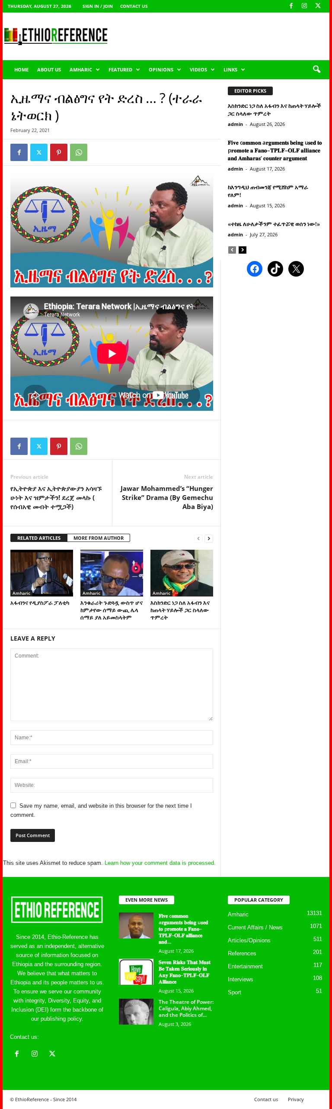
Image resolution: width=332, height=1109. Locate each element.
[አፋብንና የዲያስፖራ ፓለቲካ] (41, 573)
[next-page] (208, 538)
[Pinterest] (58, 152)
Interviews (240, 979)
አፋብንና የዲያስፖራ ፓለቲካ (39, 602)
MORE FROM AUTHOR (98, 538)
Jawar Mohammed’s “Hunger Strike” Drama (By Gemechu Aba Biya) (167, 497)
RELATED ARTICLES (39, 538)
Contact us (134, 6)
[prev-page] (198, 538)
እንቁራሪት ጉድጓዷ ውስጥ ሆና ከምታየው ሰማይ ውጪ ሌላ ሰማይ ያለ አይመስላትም (111, 610)
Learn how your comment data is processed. (160, 863)
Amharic (81, 69)
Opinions (161, 69)
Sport (234, 992)
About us (49, 69)
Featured (120, 69)
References (242, 953)
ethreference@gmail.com (72, 1037)
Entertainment (245, 966)
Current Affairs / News (255, 927)
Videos (198, 69)
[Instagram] (304, 6)
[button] (316, 69)
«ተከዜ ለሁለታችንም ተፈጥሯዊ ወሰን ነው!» (274, 224)
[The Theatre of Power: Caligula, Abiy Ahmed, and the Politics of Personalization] (136, 1012)
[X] (318, 6)
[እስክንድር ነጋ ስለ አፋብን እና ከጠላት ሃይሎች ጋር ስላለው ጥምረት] (181, 573)
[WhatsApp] (78, 152)
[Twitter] (39, 152)
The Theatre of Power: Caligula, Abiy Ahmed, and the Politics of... (186, 1008)
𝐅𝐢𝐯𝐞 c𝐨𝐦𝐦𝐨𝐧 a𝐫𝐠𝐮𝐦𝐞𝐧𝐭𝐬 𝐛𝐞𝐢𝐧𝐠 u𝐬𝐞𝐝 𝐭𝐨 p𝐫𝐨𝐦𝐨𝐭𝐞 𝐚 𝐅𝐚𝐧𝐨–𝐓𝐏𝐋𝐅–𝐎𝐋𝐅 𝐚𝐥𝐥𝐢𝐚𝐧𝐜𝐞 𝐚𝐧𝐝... (183, 928)
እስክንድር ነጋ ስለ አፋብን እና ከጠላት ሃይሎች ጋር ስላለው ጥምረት (180, 610)
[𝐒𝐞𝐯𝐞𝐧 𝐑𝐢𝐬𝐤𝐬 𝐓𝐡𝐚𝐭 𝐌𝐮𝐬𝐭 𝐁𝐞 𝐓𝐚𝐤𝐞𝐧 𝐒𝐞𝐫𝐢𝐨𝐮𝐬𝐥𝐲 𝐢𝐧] (136, 972)
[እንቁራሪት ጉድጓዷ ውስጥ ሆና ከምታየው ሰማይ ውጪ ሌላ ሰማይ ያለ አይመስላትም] (111, 573)
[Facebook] (291, 6)
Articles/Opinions (249, 940)
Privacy (296, 1099)
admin (235, 124)
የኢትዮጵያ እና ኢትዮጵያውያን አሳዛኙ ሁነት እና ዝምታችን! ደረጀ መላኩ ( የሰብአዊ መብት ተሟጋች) (56, 497)
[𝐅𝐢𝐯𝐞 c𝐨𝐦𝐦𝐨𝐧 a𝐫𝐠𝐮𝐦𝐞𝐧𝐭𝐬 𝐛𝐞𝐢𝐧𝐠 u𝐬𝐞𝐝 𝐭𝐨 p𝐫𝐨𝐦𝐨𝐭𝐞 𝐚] (136, 925)
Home (21, 69)
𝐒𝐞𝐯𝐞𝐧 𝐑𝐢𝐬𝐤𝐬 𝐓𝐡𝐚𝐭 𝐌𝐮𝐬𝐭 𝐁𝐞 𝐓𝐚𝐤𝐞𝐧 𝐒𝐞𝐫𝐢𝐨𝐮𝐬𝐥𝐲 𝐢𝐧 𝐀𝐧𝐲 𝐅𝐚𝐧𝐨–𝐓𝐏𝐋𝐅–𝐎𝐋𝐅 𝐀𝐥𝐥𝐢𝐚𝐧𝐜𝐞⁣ (185, 971)
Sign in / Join (98, 6)
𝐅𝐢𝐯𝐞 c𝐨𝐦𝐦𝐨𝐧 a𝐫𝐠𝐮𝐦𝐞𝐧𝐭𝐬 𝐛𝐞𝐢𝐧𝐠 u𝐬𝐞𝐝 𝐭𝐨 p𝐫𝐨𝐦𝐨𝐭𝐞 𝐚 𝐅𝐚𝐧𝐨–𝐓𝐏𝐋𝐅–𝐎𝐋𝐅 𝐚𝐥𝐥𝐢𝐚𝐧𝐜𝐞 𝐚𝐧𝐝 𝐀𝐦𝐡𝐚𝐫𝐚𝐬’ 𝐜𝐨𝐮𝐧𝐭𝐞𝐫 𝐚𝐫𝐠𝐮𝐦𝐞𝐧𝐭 (275, 150)
